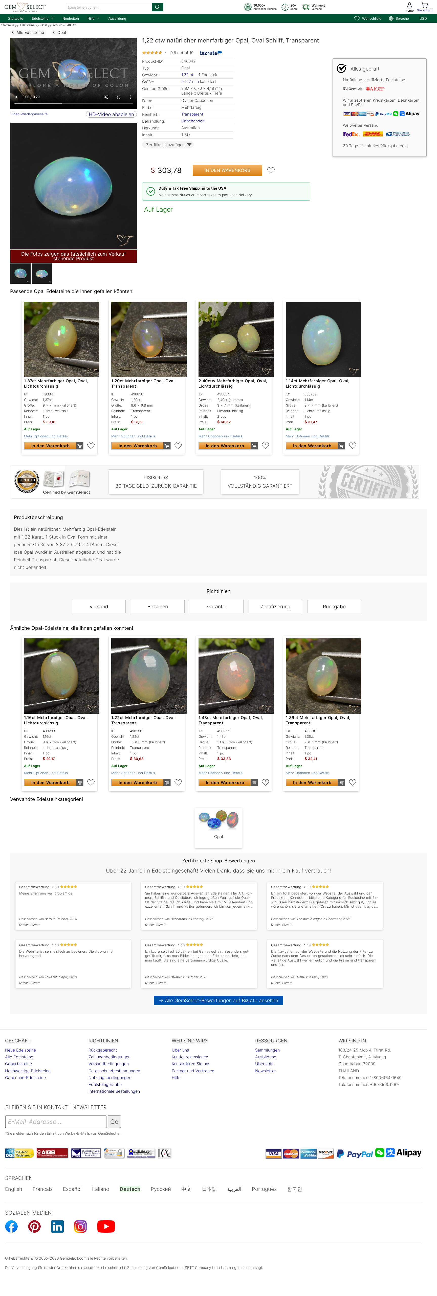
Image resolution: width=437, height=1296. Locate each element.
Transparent (192, 114)
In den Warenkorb (227, 170)
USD (423, 18)
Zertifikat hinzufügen (165, 144)
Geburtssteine (18, 1063)
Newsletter (265, 1070)
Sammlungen (267, 1050)
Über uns (180, 1050)
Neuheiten (70, 18)
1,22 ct (188, 74)
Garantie (216, 607)
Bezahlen (157, 607)
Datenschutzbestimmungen (114, 1070)
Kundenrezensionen (190, 1056)
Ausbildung (117, 18)
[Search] (157, 7)
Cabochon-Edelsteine (25, 1077)
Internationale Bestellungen (114, 1091)
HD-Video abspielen (111, 114)
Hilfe (94, 18)
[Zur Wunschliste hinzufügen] (271, 170)
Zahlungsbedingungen (109, 1056)
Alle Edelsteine (19, 1056)
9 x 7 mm (190, 81)
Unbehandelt (193, 121)
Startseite (15, 18)
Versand (99, 607)
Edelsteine (43, 18)
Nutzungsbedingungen (110, 1077)
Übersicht (264, 1063)
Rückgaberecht (103, 1050)
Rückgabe (334, 607)
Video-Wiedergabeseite (29, 114)
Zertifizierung (275, 607)
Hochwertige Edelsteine (28, 1070)
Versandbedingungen (109, 1063)
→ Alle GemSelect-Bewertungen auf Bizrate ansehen (218, 1000)
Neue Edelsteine (20, 1050)
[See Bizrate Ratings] (211, 53)
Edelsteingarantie (105, 1084)
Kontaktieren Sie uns (191, 1063)
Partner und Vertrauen (193, 1070)
